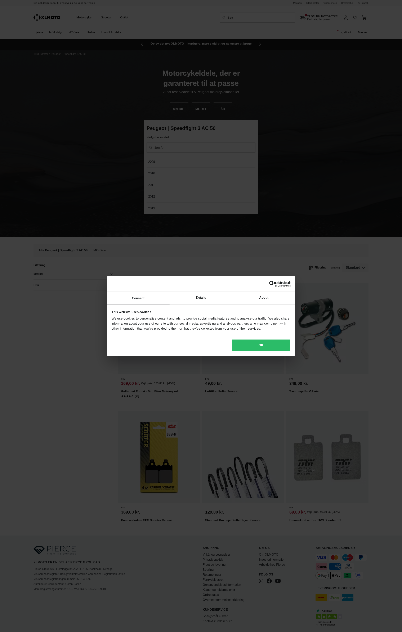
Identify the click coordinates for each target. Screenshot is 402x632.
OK (261, 345)
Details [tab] (201, 297)
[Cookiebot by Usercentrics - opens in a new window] (272, 284)
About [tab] (263, 297)
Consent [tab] (138, 298)
